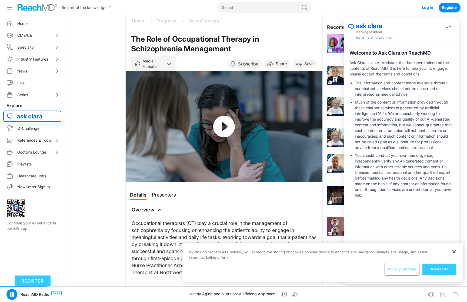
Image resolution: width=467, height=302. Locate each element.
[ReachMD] (37, 7)
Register (449, 7)
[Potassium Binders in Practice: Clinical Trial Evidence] (344, 106)
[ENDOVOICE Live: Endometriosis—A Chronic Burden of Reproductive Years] (344, 43)
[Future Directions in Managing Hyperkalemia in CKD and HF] (344, 163)
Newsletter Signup (33, 186)
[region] (322, 262)
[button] (153, 63)
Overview (143, 210)
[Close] (454, 252)
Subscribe (248, 64)
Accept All (439, 269)
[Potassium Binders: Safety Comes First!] (344, 137)
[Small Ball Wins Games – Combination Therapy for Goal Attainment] (344, 226)
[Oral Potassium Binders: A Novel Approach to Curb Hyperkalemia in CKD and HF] (344, 75)
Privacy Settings (402, 269)
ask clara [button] (30, 116)
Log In (427, 7)
